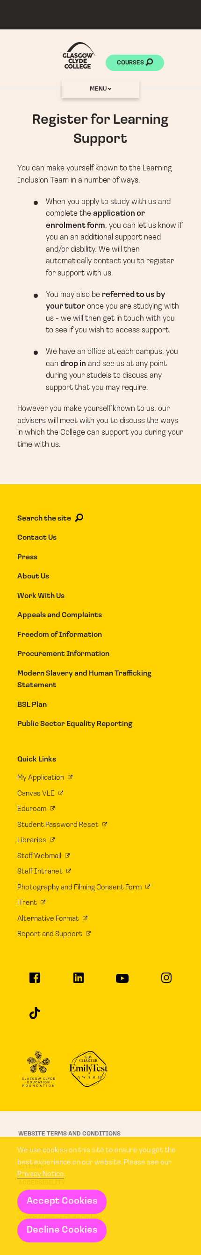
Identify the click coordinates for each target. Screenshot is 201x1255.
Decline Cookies (62, 1230)
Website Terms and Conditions (69, 1134)
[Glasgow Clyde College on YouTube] (122, 982)
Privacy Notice (40, 1174)
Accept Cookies (62, 1201)
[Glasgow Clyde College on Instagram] (166, 982)
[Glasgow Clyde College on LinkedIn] (78, 982)
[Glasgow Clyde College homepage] (79, 55)
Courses (131, 63)
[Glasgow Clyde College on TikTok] (34, 1017)
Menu (99, 89)
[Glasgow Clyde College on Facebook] (34, 982)
